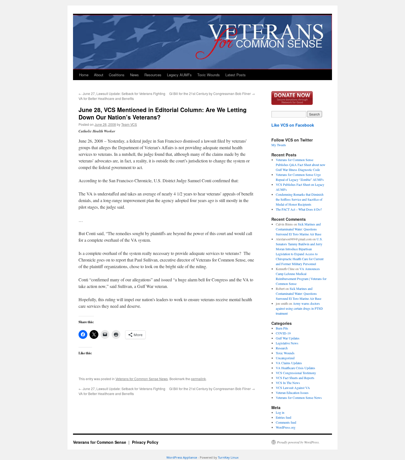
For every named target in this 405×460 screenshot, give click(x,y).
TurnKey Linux (228, 457)
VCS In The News (288, 382)
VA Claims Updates (289, 363)
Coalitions (117, 74)
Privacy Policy (145, 442)
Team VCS (129, 124)
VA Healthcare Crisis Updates (295, 368)
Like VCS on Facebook (292, 125)
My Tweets (278, 145)
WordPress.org (285, 427)
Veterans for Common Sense (100, 442)
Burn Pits (282, 328)
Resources (152, 74)
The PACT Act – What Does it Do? (299, 209)
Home (83, 74)
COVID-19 (283, 333)
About (98, 74)
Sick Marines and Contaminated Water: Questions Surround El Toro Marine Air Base (298, 229)
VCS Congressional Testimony (296, 373)
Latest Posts (235, 74)
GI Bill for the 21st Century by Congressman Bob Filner (212, 93)
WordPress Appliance (181, 457)
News (134, 74)
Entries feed (283, 417)
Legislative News (287, 343)
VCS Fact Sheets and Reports (295, 377)
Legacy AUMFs (179, 74)
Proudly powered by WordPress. (298, 442)
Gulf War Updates (287, 338)
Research (282, 348)
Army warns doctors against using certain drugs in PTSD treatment (299, 308)
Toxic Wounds (208, 74)
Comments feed (286, 422)
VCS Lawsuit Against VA (293, 387)
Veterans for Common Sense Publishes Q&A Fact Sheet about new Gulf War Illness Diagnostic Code (300, 164)
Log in (280, 412)
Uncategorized (285, 358)
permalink (198, 378)
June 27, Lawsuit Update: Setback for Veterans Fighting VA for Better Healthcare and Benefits (122, 96)
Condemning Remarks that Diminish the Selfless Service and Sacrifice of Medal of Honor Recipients (299, 199)
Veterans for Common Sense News (141, 378)
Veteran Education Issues (292, 392)
